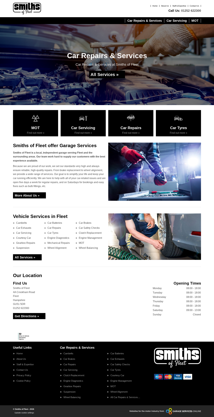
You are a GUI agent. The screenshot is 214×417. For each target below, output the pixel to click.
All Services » (105, 74)
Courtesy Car (23, 238)
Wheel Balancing (88, 248)
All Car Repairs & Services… (125, 397)
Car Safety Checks (89, 228)
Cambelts (21, 223)
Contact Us (194, 6)
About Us (165, 6)
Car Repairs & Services (144, 20)
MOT (194, 20)
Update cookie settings (24, 413)
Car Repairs (54, 228)
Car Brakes (85, 223)
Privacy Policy (23, 375)
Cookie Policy (23, 381)
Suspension (22, 248)
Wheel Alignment (56, 248)
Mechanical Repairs (58, 243)
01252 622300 (184, 10)
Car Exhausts (23, 228)
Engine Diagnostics (58, 238)
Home (155, 6)
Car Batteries (54, 223)
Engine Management (90, 238)
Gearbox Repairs (25, 243)
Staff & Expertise (179, 6)
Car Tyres (52, 233)
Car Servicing (177, 20)
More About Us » (27, 195)
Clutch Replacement (90, 233)
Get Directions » (27, 316)
